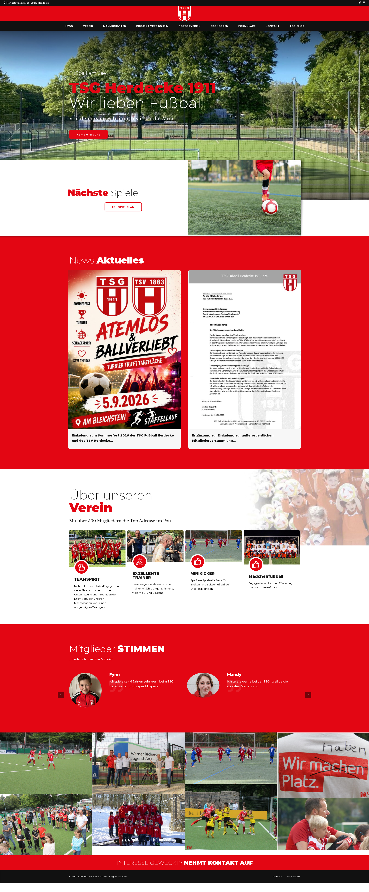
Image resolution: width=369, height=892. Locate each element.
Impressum (293, 876)
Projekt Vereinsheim (152, 25)
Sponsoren (219, 25)
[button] (61, 695)
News (69, 25)
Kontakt (272, 25)
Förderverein (189, 25)
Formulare (247, 25)
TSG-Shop (297, 25)
